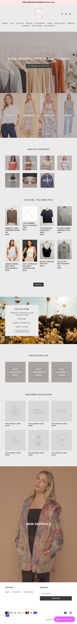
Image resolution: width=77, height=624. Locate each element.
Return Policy (16, 592)
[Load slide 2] (39, 580)
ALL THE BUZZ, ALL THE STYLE (38, 66)
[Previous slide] (34, 580)
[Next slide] (43, 580)
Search (7, 592)
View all (38, 284)
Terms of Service (28, 592)
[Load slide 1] (37, 580)
